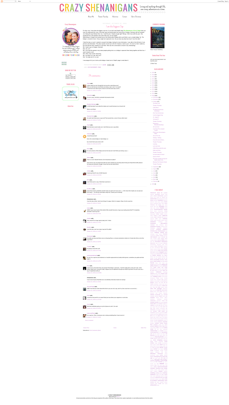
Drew (88, 148)
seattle (151, 338)
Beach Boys (161, 203)
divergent (165, 246)
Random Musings (91, 104)
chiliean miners (164, 220)
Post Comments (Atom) (95, 330)
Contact (124, 16)
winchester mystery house (155, 379)
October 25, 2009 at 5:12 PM (94, 261)
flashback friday (163, 259)
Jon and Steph (90, 286)
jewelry (152, 282)
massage (152, 296)
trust (166, 365)
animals (155, 195)
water (166, 369)
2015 (153, 83)
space (151, 344)
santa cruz (165, 335)
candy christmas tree (159, 217)
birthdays (161, 206)
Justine (89, 218)
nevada (156, 305)
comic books (159, 234)
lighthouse (165, 288)
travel (99, 67)
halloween (158, 272)
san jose (157, 335)
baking (151, 200)
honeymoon (152, 278)
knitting (163, 285)
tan (162, 352)
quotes (156, 326)
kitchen (160, 285)
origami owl (164, 311)
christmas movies (155, 226)
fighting (159, 258)
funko (160, 262)
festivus (163, 256)
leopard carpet (164, 287)
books (165, 209)
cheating (158, 220)
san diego (162, 333)
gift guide (160, 265)
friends (152, 263)
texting (161, 355)
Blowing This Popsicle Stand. (160, 162)
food (155, 261)
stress (151, 349)
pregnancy (160, 321)
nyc (166, 308)
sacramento (164, 332)
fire (164, 258)
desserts (165, 243)
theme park (152, 361)
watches (162, 369)
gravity (163, 268)
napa (157, 303)
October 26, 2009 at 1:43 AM (94, 281)
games (155, 264)
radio (163, 326)
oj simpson (163, 309)
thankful (165, 355)
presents (165, 321)
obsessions (152, 309)
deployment (164, 241)
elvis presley (164, 250)
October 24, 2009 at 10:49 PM (94, 166)
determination (153, 244)
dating (162, 240)
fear (157, 256)
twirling (155, 366)
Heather (89, 227)
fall (150, 255)
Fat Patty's (164, 255)
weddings (165, 373)
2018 (153, 76)
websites (165, 371)
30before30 (153, 192)
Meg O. (118, 396)
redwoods (165, 329)
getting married (154, 266)
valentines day (159, 368)
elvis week (152, 252)
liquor (151, 290)
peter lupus (156, 314)
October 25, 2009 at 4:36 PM (94, 241)
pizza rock (162, 317)
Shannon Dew (90, 116)
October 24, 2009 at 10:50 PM (94, 175)
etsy (155, 253)
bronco (165, 214)
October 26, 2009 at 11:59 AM (94, 299)
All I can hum (156, 126)
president (152, 323)
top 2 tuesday (159, 361)
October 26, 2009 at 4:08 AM (94, 290)
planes (166, 317)
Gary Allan (159, 264)
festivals (159, 256)
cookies (157, 235)
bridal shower (164, 212)
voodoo (155, 369)
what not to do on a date (161, 377)
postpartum (160, 320)
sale (151, 333)
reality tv (153, 329)
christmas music (164, 226)
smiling (155, 341)
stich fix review (155, 347)
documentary (157, 247)
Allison (88, 157)
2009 (153, 95)
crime (151, 238)
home (159, 276)
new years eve (163, 306)
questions (152, 326)
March (154, 179)
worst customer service (162, 382)
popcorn (158, 318)
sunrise (161, 350)
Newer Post (86, 327)
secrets (155, 338)
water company (153, 371)
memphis (152, 297)
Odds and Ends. (157, 150)
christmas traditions (161, 229)
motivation (159, 300)
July (154, 171)
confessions (152, 235)
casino (160, 218)
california (164, 215)
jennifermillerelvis (163, 281)
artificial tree (164, 197)
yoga (158, 385)
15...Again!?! (156, 117)
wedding (152, 373)
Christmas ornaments (155, 228)
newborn (157, 308)
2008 (153, 184)
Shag (162, 338)
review (161, 330)
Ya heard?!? (156, 119)
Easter (165, 249)
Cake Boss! (156, 107)
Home (115, 327)
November (156, 99)
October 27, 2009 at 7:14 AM (94, 317)
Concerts (165, 234)
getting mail (164, 264)
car (165, 217)
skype (151, 341)
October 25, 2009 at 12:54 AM (94, 184)
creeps (159, 237)
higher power (158, 274)
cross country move (162, 238)
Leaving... (155, 144)
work (166, 380)
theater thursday (161, 360)
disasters (152, 246)
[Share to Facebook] (113, 65)
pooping (155, 318)
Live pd (154, 290)
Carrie (88, 304)
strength (165, 347)
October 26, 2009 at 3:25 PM (94, 308)
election (152, 250)
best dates (164, 204)
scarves (165, 336)
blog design (156, 207)
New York (152, 308)
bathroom (165, 200)
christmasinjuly (161, 231)
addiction (152, 194)
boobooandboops (158, 209)
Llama (88, 208)
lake (166, 285)
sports (161, 344)
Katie (88, 295)
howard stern (153, 279)
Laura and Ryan (91, 313)
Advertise (115, 16)
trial (158, 365)
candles (152, 217)
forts (161, 261)
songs (156, 343)
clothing (156, 232)
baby (155, 198)
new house (165, 305)
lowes (164, 291)
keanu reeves (153, 285)
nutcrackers (162, 308)
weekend (152, 374)
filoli (162, 258)
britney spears (159, 214)
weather (161, 371)
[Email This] (108, 65)
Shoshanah (90, 236)
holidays (155, 276)
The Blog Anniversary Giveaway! (158, 110)
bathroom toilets (153, 201)
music (151, 303)
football (158, 261)
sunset (166, 350)
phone (160, 314)
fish (166, 258)
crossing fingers (153, 240)
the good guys (156, 358)
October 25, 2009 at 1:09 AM (94, 194)
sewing (158, 338)
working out (153, 382)
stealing (161, 346)
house (157, 278)
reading (165, 327)
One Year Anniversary (158, 113)
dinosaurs (159, 244)
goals (155, 267)
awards (152, 198)
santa (161, 335)
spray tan (165, 344)
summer (155, 349)
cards (156, 218)
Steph (88, 125)
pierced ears (154, 315)
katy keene (164, 284)
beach (165, 201)
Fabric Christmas (136, 16)
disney (156, 246)
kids (157, 285)
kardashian (156, 284)
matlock (160, 296)
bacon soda (164, 198)
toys (158, 363)
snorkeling (161, 341)
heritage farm (153, 274)
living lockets (164, 290)
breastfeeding (158, 212)
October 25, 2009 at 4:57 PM (94, 250)
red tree (159, 329)
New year (158, 306)
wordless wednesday (158, 380)
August (155, 168)
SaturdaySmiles (159, 337)
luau (166, 291)
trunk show (162, 365)
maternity (156, 296)
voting (159, 369)
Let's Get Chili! (156, 146)
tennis (166, 353)
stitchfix (161, 347)
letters (151, 288)
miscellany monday (162, 299)
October (155, 101)
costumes (165, 235)
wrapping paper (153, 383)
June (154, 173)
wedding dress (159, 372)
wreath (159, 383)
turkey (151, 366)
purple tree (161, 324)
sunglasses (156, 350)
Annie (88, 83)
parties (165, 312)
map (162, 294)
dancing (159, 240)
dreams (155, 249)
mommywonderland (92, 255)
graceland (152, 268)
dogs (162, 247)
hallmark (152, 272)
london (154, 291)
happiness (152, 273)
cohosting (152, 234)
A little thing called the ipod (159, 148)
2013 (153, 87)
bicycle (151, 206)
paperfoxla (162, 312)
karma (160, 284)
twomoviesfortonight (162, 366)
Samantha (89, 95)
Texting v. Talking (157, 137)
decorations (158, 241)
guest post (154, 270)
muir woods (161, 302)
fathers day (152, 256)
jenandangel (157, 281)
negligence (165, 303)
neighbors (152, 305)
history (163, 274)
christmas (153, 221)
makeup (152, 294)
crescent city (164, 237)
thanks (151, 356)
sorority (159, 343)
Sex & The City (156, 135)
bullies (151, 215)
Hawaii (162, 273)
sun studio (160, 349)
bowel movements (158, 211)
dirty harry (164, 244)
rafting (154, 327)
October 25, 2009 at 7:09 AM (94, 203)
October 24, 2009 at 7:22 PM (94, 90)
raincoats (161, 327)
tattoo (166, 352)
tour (155, 363)
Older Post (143, 327)
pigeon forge (160, 315)
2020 (153, 72)
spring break (153, 346)
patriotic (152, 314)
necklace (160, 303)
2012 (153, 89)
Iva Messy (89, 188)
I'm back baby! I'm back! (158, 154)
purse (166, 324)
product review (159, 323)
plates (151, 318)
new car (160, 305)
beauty (159, 204)
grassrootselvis (158, 268)
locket (151, 291)
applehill (165, 195)
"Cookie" (89, 246)
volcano (152, 369)
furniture (152, 264)
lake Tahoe (152, 287)
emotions (157, 252)
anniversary (160, 195)
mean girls (165, 296)
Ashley (89, 171)
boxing (165, 211)
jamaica (165, 279)
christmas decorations (158, 223)
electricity (156, 250)
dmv (153, 247)
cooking (161, 235)
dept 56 (157, 243)
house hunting (163, 278)
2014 (153, 85)
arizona (151, 197)
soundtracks (164, 343)
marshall (165, 294)
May (154, 175)
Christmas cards (162, 221)
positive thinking (164, 318)
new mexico (152, 306)
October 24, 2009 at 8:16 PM (94, 144)
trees (155, 365)
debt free (152, 241)
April (154, 177)
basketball (160, 200)
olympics (155, 311)
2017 (153, 79)
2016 (153, 81)
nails (154, 303)
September (156, 166)
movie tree (164, 300)
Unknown (89, 133)
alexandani (157, 194)
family (154, 255)
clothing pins (163, 232)
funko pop (164, 262)
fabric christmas (163, 253)
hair (166, 270)
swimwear (157, 352)
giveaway (165, 266)
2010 (153, 93)
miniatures (152, 299)
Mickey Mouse (159, 297)
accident (165, 192)
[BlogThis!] (110, 65)
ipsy (162, 279)
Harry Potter (157, 273)
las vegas (158, 287)
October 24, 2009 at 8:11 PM (94, 129)
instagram (159, 279)
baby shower (159, 198)
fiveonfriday (157, 259)
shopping (159, 340)
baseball (155, 200)
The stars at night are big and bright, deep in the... (160, 159)
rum (160, 332)
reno (159, 330)
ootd (159, 311)
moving (156, 302)
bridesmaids (152, 214)
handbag (165, 272)
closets (151, 232)
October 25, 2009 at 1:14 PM (94, 231)
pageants (157, 312)
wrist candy (164, 383)
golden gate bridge (162, 267)
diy (150, 247)
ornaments (152, 312)
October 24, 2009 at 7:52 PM (94, 120)
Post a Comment (89, 320)
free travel (165, 261)
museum (165, 302)
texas (157, 355)
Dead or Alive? (156, 156)
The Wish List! (156, 103)
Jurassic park (157, 282)
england (165, 252)
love (89, 67)
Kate (88, 265)
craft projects (153, 237)
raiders (157, 327)
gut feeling (160, 270)
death (166, 240)
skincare (165, 340)
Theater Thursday (103, 16)
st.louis (157, 346)
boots (151, 211)
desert (161, 243)
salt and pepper (156, 333)
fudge (156, 262)
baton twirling (161, 201)
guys (164, 270)
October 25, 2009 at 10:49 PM (94, 272)
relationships (93, 67)
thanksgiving (157, 356)
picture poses (164, 314)
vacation (152, 368)
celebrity (165, 218)
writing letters (153, 385)
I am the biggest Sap (158, 115)
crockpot (155, 238)
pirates (151, 317)
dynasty (162, 249)
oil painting (158, 309)
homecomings (164, 276)
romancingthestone (154, 332)
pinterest (165, 315)
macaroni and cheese (156, 293)
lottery (158, 291)
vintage (165, 368)
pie (151, 315)
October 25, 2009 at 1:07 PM (94, 222)
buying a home (157, 215)
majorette (165, 293)
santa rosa (152, 336)
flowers (151, 261)
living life (159, 290)
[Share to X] (111, 65)
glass (151, 267)
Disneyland (160, 246)
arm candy (156, 197)
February (155, 181)
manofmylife (157, 294)
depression (152, 243)
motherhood (152, 300)
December (156, 97)
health (166, 273)
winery (163, 379)
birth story (156, 206)
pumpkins (156, 324)
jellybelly (152, 281)
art (160, 197)
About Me (91, 16)
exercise (158, 253)
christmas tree (153, 231)
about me (160, 192)
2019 (153, 74)
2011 (153, 91)
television (153, 353)
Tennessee (160, 353)
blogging (162, 208)
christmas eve (154, 224)
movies (152, 302)
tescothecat (152, 355)
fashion (159, 255)
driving (158, 249)
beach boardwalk (154, 203)
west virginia (164, 374)
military (166, 297)
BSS (88, 180)
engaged (161, 252)
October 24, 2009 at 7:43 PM (94, 111)
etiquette (152, 253)
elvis (159, 250)
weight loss (158, 374)
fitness (151, 259)
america (162, 194)
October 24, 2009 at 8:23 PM (94, 152)
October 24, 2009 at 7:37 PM (94, 99)
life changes (158, 288)
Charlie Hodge (153, 220)
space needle (156, 344)
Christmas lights (163, 224)
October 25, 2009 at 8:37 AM (94, 213)
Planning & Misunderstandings (158, 124)
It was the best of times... (159, 140)
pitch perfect (156, 317)
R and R (160, 326)
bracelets (152, 212)
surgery (151, 352)
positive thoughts (154, 320)
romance (165, 330)
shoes (154, 340)
